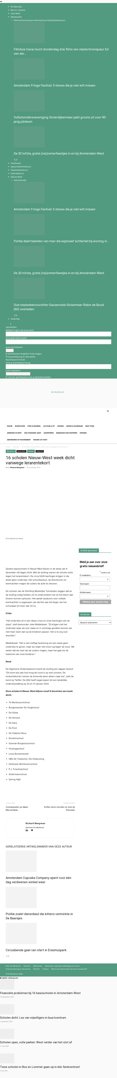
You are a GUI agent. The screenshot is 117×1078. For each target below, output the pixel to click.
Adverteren (49, 433)
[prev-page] (15, 159)
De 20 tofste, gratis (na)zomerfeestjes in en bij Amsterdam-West (59, 153)
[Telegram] (35, 479)
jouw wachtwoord (14, 347)
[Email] (22, 479)
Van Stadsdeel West (32, 433)
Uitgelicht (39, 451)
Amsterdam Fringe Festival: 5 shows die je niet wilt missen (54, 85)
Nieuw (9, 426)
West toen (89, 426)
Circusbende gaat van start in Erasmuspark (36, 950)
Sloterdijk (21, 180)
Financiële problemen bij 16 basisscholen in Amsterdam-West (40, 993)
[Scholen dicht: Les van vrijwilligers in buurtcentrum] (58, 1009)
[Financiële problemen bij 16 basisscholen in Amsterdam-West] (58, 984)
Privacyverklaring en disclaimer (21, 356)
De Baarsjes (16, 6)
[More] (42, 479)
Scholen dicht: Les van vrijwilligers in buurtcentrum (33, 1017)
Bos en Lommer (18, 10)
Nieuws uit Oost (40, 440)
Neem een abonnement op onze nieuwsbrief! (69, 969)
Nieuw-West (16, 176)
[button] (107, 411)
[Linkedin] (28, 479)
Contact (45, 969)
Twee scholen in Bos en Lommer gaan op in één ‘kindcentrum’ (40, 1067)
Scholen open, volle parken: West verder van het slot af (36, 1042)
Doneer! (83, 433)
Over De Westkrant (13, 966)
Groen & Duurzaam (74, 426)
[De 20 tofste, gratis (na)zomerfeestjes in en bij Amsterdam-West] (61, 137)
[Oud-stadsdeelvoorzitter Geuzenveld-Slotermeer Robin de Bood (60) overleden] (61, 288)
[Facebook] (8, 479)
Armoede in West (14, 433)
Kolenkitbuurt (17, 173)
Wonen (60, 426)
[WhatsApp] (15, 479)
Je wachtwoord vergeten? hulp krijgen (24, 353)
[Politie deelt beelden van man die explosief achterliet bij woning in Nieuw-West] (61, 224)
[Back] (11, 324)
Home (8, 447)
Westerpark (16, 17)
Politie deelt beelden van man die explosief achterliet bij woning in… (61, 241)
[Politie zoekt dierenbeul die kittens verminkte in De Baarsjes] (40, 897)
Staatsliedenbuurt (56, 20)
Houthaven (22, 20)
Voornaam (84, 584)
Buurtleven (20, 426)
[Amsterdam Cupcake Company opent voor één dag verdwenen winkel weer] (40, 861)
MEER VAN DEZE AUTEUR (56, 846)
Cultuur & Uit (49, 426)
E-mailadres (94, 575)
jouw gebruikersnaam (16, 338)
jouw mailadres (13, 370)
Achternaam (94, 592)
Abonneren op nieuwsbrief (19, 440)
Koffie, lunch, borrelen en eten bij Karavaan (59, 808)
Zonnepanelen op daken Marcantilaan (17, 808)
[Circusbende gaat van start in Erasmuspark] (40, 933)
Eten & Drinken (34, 426)
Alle (15, 20)
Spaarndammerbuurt (38, 20)
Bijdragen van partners (66, 433)
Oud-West (15, 13)
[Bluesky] (33, 830)
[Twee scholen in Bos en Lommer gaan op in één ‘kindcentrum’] (58, 1058)
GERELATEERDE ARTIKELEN (23, 846)
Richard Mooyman (17, 467)
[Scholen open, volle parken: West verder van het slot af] (58, 1034)
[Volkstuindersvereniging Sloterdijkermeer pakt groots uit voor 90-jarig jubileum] (61, 100)
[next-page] (17, 159)
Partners (27, 966)
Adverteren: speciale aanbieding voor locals (62, 966)
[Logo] (27, 421)
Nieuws (16, 447)
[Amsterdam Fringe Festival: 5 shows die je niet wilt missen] (61, 69)
